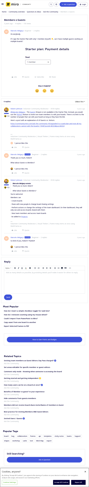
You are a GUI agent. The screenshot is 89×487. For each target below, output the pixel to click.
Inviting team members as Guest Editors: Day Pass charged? (29, 360)
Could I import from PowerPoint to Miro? (21, 318)
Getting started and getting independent (21, 378)
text (31, 441)
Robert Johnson (16, 109)
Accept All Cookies (61, 482)
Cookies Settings (9, 482)
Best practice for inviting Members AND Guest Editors (26, 412)
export (49, 441)
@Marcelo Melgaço (18, 112)
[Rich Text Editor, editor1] (44, 281)
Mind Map (40, 441)
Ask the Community (50, 12)
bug (12, 436)
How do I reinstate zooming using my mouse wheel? (25, 315)
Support (78, 436)
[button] (2, 5)
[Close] (85, 471)
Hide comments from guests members (20, 398)
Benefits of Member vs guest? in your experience (24, 392)
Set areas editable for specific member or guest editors (27, 367)
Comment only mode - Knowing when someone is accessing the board (33, 371)
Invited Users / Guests (13, 418)
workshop (16, 441)
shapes (6, 441)
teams (69, 436)
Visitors (19, 114)
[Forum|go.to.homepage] (18, 4)
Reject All (78, 482)
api (40, 436)
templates (48, 436)
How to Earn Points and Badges (44, 339)
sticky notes (59, 436)
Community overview (17, 12)
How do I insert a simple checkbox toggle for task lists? (27, 311)
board (6, 436)
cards (25, 441)
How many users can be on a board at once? (22, 385)
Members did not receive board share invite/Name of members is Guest (34, 405)
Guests (32, 112)
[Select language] (56, 4)
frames (33, 436)
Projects (24, 216)
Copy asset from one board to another (20, 322)
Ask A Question (44, 460)
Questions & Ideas (34, 12)
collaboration (22, 436)
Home (4, 12)
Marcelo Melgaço (17, 31)
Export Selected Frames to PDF (16, 326)
